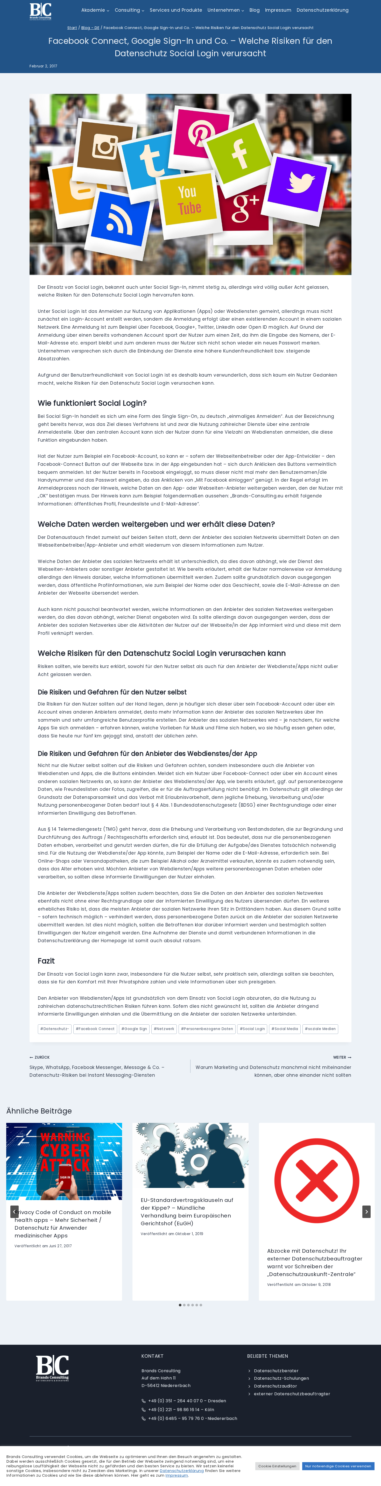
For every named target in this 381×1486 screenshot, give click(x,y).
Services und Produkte (176, 10)
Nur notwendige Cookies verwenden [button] (338, 1466)
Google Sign (134, 1028)
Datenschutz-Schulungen (281, 1378)
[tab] (180, 1305)
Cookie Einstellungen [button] (277, 1466)
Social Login (252, 1028)
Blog (255, 10)
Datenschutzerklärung (323, 10)
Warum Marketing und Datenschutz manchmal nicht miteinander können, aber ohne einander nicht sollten (273, 1066)
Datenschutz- (54, 1028)
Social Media (284, 1028)
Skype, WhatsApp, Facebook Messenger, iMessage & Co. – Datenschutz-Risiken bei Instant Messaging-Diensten (97, 1066)
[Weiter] (366, 1212)
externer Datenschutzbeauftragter (292, 1394)
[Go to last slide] (14, 1212)
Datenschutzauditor (275, 1386)
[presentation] (64, 1161)
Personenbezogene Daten (207, 1028)
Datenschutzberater (276, 1371)
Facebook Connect (95, 1028)
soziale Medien (320, 1028)
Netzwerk (164, 1028)
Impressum (278, 10)
